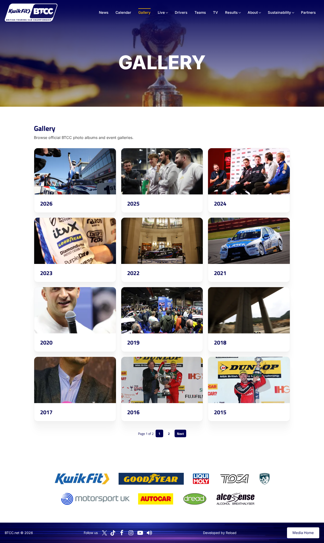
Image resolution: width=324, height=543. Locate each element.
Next (180, 433)
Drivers (181, 12)
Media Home (303, 532)
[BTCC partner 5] (264, 479)
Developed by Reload (219, 533)
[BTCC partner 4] (234, 479)
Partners (308, 12)
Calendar (123, 12)
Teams (200, 12)
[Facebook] (122, 533)
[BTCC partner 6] (95, 499)
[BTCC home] (31, 13)
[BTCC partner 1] (82, 479)
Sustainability (279, 12)
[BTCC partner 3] (201, 479)
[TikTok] (113, 533)
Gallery (144, 12)
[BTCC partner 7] (155, 499)
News (103, 12)
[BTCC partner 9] (236, 499)
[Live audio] (149, 533)
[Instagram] (131, 533)
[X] (104, 532)
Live (161, 12)
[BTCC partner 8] (194, 499)
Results (231, 12)
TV (215, 12)
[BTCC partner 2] (151, 479)
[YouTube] (140, 533)
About (253, 12)
